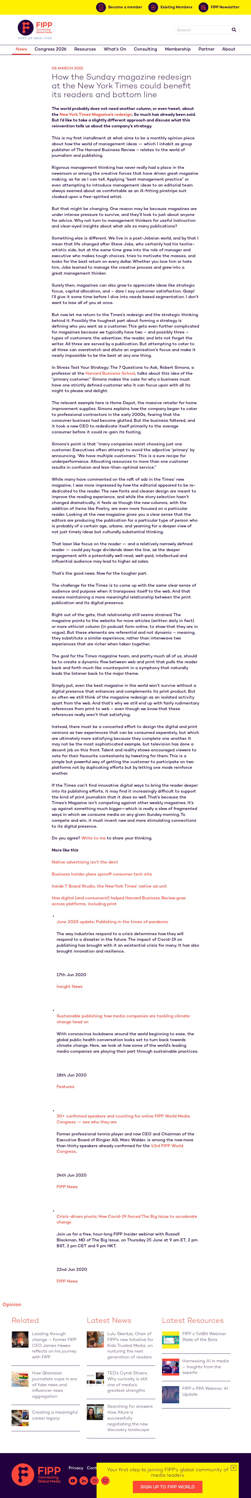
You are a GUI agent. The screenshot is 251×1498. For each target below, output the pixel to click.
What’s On (115, 49)
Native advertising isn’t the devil (85, 862)
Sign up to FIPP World (167, 1487)
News (21, 49)
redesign (122, 115)
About (228, 49)
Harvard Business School (110, 373)
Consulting (145, 49)
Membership (178, 49)
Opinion (11, 1305)
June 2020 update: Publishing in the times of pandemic (112, 922)
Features (65, 1087)
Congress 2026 (50, 49)
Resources (85, 49)
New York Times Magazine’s (86, 115)
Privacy (76, 1468)
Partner (206, 49)
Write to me (93, 838)
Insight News (70, 987)
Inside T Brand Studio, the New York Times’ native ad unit (109, 886)
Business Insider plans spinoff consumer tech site (102, 874)
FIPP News (67, 1187)
